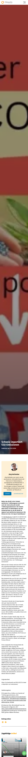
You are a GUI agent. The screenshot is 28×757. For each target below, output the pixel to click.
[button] (24, 2)
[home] (6, 2)
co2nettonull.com (18, 493)
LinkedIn (7, 493)
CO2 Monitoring (7, 517)
